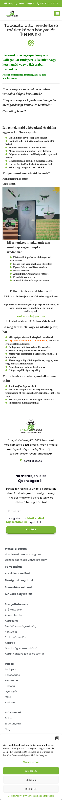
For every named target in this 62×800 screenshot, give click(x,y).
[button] (57, 738)
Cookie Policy (14, 796)
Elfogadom (31, 770)
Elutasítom (31, 780)
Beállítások (31, 789)
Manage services (31, 762)
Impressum (48, 796)
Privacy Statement (32, 796)
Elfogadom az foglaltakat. (25, 520)
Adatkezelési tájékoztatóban (25, 520)
